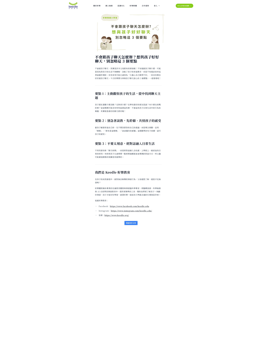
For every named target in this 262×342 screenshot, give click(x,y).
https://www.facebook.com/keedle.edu (129, 206)
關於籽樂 (97, 6)
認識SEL (121, 6)
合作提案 (145, 6)
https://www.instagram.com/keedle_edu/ (131, 210)
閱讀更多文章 (131, 223)
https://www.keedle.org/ (116, 215)
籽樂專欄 (133, 6)
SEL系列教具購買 (183, 6)
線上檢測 (109, 6)
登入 (157, 6)
